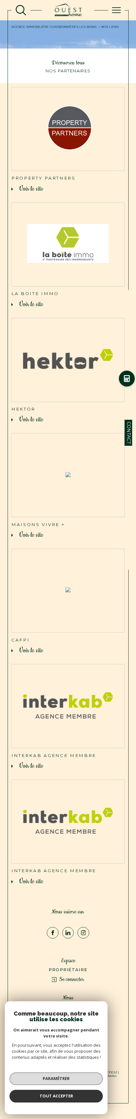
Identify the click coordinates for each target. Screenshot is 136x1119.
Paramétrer (56, 1078)
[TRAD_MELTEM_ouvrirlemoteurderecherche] (21, 10)
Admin (109, 1076)
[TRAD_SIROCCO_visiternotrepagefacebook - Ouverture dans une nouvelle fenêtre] (53, 933)
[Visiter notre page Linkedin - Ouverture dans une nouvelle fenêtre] (68, 933)
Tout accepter (56, 1096)
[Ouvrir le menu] (116, 10)
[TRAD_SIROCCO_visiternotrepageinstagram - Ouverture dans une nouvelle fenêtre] (83, 933)
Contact (129, 433)
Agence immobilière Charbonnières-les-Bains (53, 27)
